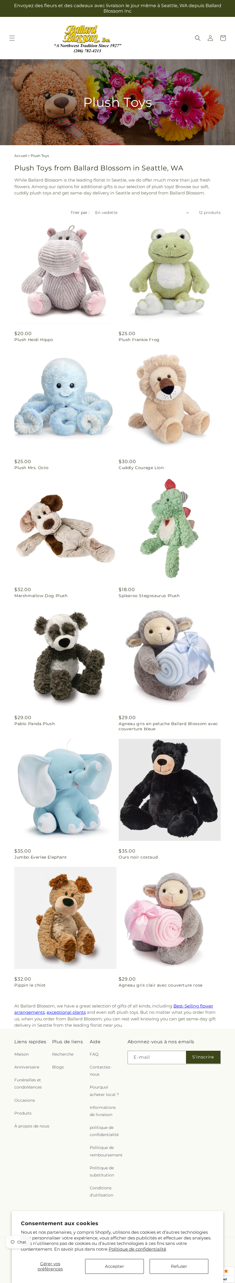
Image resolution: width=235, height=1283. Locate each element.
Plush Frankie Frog (139, 339)
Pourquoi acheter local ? (104, 1091)
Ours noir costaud (138, 857)
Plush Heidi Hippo (33, 339)
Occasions (24, 1100)
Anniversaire (26, 1067)
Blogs (58, 1067)
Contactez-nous (100, 1070)
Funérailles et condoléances (28, 1083)
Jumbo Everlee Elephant (40, 857)
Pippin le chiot (30, 985)
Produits (23, 1113)
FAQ (94, 1054)
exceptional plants (66, 1012)
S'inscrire (203, 1057)
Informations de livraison (103, 1111)
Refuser (179, 1266)
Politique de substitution (102, 1171)
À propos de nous (31, 1126)
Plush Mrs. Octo (31, 467)
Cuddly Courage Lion (141, 467)
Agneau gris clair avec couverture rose (161, 985)
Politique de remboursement (106, 1151)
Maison (21, 1054)
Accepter (114, 1266)
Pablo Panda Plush (34, 723)
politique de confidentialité (104, 1131)
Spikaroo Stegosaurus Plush (149, 595)
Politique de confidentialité (137, 1249)
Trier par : (79, 212)
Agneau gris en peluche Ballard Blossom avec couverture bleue (168, 726)
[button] (12, 38)
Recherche (62, 1054)
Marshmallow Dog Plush (41, 595)
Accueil (20, 156)
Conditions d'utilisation (101, 1191)
